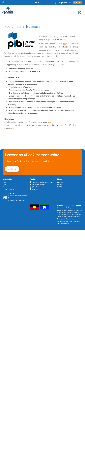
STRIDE (60, 187)
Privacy (59, 184)
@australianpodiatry (38, 187)
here (49, 122)
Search (54, 2)
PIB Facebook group (28, 81)
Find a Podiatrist (8, 189)
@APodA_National (38, 184)
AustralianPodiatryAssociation (42, 182)
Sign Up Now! (65, 3)
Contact (60, 182)
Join (4, 184)
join (64, 44)
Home (5, 182)
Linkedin (34, 189)
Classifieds (6, 187)
